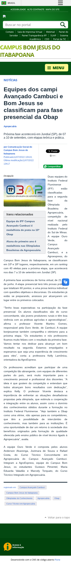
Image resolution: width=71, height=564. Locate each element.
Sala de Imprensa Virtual (29, 31)
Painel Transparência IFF (34, 35)
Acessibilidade (18, 9)
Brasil (11, 3)
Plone (57, 559)
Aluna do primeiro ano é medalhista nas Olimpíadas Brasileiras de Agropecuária (23, 246)
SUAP (53, 35)
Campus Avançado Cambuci (32, 487)
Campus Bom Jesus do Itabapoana (22, 493)
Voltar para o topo (59, 517)
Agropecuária (43, 498)
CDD (47, 39)
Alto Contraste (35, 9)
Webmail (50, 31)
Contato (10, 31)
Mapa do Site (52, 9)
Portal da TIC (59, 39)
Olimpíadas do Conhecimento (19, 498)
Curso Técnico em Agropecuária (20, 504)
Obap (56, 498)
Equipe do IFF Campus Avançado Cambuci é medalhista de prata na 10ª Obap (22, 228)
